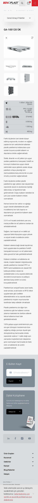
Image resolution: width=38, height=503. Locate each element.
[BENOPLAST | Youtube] (29, 439)
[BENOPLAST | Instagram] (22, 439)
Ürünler (11, 10)
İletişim (6, 474)
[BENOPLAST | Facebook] (15, 439)
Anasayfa (5, 10)
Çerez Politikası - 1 (7, 482)
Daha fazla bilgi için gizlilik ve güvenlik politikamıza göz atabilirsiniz (18, 497)
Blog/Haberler (9, 470)
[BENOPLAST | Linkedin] (8, 439)
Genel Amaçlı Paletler (22, 10)
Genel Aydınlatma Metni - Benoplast (11, 484)
